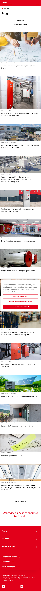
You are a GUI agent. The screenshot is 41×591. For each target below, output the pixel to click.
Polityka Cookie (7, 580)
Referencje (6, 562)
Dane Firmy (6, 575)
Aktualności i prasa (9, 567)
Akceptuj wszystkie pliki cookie (20, 307)
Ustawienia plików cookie (20, 296)
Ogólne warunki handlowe (27, 578)
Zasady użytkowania (18, 575)
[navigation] (37, 3)
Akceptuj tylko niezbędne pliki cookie (20, 301)
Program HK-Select (9, 557)
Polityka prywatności (9, 578)
